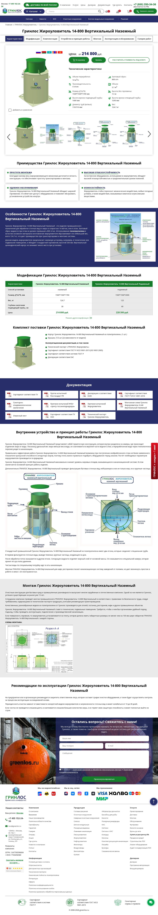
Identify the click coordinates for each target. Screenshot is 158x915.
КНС (54, 19)
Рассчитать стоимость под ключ (128, 60)
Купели (76, 855)
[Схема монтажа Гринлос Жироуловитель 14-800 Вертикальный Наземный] (41, 649)
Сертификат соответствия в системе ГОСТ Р (40, 902)
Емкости (43, 19)
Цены (83, 5)
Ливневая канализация (82, 831)
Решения (124, 19)
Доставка (133, 815)
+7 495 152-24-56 (16, 820)
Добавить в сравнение (22, 110)
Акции (31, 838)
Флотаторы (78, 845)
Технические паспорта (37, 872)
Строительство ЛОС (137, 841)
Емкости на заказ (136, 828)
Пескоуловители (80, 835)
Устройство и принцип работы (75, 38)
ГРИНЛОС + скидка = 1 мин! (154, 461)
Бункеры (105, 848)
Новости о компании (37, 845)
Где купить (117, 5)
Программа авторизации (139, 865)
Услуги (75, 5)
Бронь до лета (135, 831)
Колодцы (105, 835)
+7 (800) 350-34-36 (145, 4)
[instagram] (79, 793)
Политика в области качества (40, 821)
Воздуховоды (79, 848)
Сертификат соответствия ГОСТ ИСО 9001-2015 (87, 902)
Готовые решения (81, 811)
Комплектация (50, 38)
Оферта (32, 882)
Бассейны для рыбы (109, 815)
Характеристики (14, 38)
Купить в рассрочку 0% (139, 835)
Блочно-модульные (81, 825)
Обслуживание (135, 821)
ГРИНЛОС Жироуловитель (26, 25)
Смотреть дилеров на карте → (14, 861)
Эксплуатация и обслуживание (119, 38)
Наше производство (36, 818)
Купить (99, 60)
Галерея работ (144, 38)
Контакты (128, 5)
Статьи (31, 848)
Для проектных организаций (40, 869)
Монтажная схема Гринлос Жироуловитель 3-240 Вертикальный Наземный (136, 405)
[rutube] (66, 793)
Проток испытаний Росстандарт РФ (58, 394)
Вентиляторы (79, 851)
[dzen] (93, 793)
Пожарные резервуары (111, 821)
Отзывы (32, 835)
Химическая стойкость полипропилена (44, 875)
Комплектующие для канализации (115, 841)
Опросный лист (20, 416)
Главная (8, 25)
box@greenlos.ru (15, 826)
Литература (33, 879)
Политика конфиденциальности (41, 885)
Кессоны (105, 838)
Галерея (32, 831)
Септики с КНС (107, 831)
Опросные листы (35, 865)
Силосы (77, 821)
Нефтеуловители (80, 841)
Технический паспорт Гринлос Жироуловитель (98, 415)
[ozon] (40, 794)
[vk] (73, 793)
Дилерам (92, 5)
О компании (65, 5)
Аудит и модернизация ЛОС (140, 848)
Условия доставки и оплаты (39, 862)
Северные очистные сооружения (86, 818)
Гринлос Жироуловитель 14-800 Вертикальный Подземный (122, 284)
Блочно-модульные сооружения (101, 19)
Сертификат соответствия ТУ (25, 394)
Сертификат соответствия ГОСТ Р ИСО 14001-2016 (136, 394)
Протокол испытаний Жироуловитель (97, 405)
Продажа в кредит (137, 838)
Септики (29, 19)
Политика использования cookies (41, 888)
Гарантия (32, 828)
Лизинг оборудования (138, 845)
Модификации (33, 38)
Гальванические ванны (111, 851)
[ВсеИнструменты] (54, 794)
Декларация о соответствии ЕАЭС (99, 394)
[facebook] (86, 793)
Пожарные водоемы (81, 828)
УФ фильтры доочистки (111, 811)
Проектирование (136, 811)
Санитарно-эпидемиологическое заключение (22, 405)
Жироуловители (80, 838)
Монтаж (97, 38)
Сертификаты (34, 825)
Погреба (105, 845)
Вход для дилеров (136, 869)
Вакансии (33, 815)
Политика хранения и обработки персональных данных (50, 892)
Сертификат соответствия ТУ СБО (62, 415)
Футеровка (134, 825)
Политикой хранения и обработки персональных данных (96, 769)
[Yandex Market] (47, 794)
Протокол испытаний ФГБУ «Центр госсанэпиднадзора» (62, 405)
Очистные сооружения (72, 19)
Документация (104, 5)
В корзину (80, 60)
